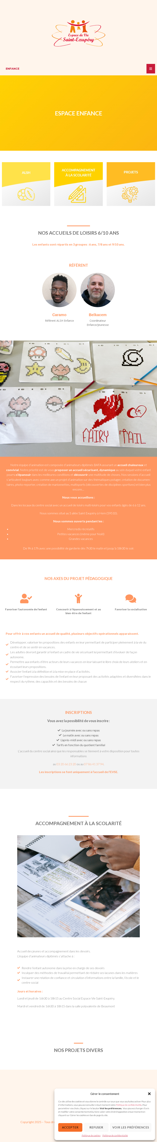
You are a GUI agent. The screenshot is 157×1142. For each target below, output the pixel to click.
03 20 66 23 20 (66, 764)
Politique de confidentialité (128, 1104)
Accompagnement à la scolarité (78, 823)
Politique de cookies (91, 1135)
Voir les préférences (130, 1127)
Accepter (70, 1127)
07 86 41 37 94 (94, 764)
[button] (149, 1094)
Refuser (96, 1127)
